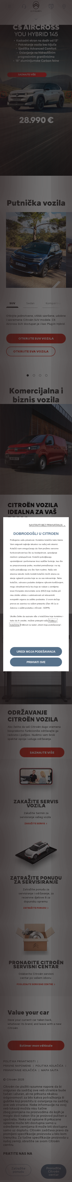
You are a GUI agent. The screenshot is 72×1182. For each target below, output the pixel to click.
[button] (47, 525)
